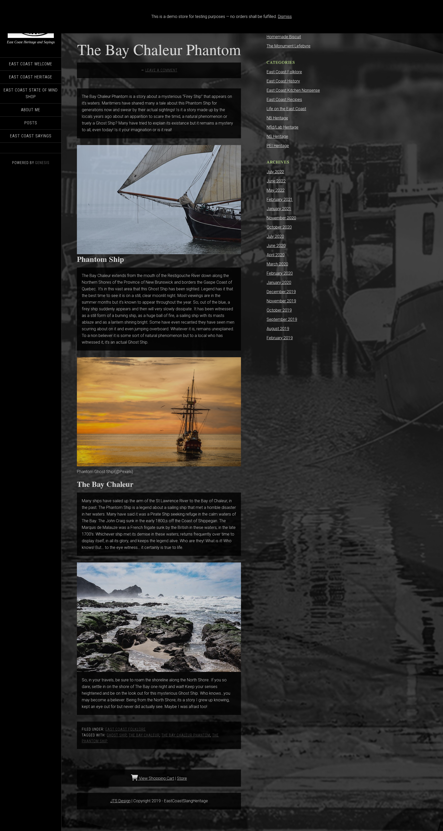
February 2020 (280, 273)
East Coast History (283, 81)
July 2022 (275, 171)
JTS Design (120, 800)
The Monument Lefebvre (288, 46)
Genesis (42, 163)
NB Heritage (277, 118)
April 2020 (276, 254)
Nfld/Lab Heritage (282, 127)
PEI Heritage (278, 145)
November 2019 (281, 301)
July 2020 (275, 236)
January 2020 (279, 282)
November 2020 (281, 218)
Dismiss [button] (285, 16)
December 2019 (281, 291)
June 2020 (276, 245)
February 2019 (280, 337)
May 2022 (276, 190)
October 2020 (279, 227)
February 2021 (280, 199)
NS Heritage (277, 136)
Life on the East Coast (286, 108)
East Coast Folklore (125, 729)
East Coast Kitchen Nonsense (293, 90)
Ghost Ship (117, 735)
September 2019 (282, 319)
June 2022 (276, 181)
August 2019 (278, 328)
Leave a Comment (161, 70)
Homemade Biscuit (284, 36)
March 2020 (277, 264)
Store (182, 778)
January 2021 (279, 208)
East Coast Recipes (284, 99)
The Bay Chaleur (144, 735)
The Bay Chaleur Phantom (159, 49)
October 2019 (279, 310)
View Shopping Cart (156, 778)
